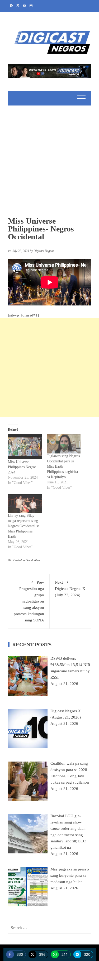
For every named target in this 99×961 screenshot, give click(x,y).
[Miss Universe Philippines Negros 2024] (25, 447)
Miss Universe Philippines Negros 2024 (22, 467)
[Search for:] (49, 928)
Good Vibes (33, 560)
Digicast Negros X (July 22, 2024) (70, 588)
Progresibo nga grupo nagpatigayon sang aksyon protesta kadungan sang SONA (29, 601)
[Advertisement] (49, 157)
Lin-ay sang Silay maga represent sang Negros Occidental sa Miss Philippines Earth (23, 526)
